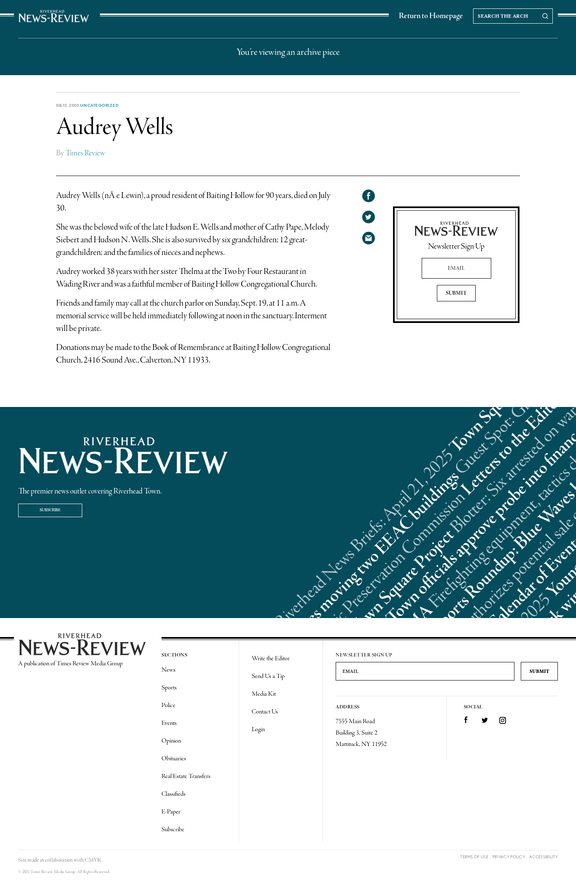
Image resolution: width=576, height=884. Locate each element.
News (168, 670)
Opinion (171, 741)
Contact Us (265, 712)
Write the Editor (271, 658)
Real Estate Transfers (185, 776)
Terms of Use (474, 856)
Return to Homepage (431, 16)
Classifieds (173, 794)
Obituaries (173, 758)
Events (169, 723)
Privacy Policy (509, 856)
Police (168, 705)
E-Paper (170, 812)
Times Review (85, 153)
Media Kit (264, 694)
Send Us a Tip (268, 676)
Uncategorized (99, 105)
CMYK (93, 860)
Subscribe (50, 510)
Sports (169, 687)
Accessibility (543, 856)
